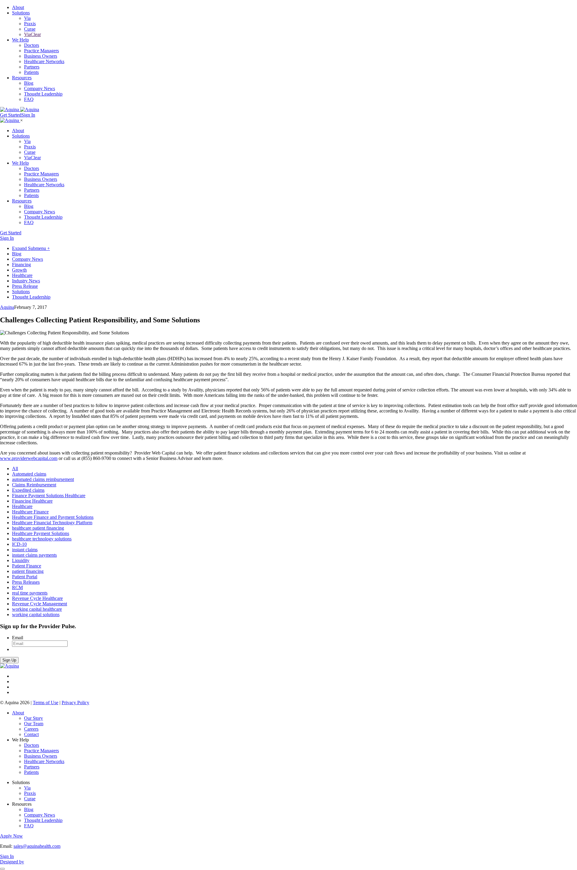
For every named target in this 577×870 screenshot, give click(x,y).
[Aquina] (10, 120)
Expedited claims (28, 490)
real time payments (29, 592)
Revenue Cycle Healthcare (37, 598)
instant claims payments (34, 555)
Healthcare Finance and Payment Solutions (52, 517)
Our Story (33, 718)
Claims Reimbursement (34, 484)
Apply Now (11, 835)
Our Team (33, 723)
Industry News (26, 280)
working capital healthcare (37, 609)
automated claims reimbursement (43, 479)
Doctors (31, 45)
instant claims (25, 549)
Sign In (28, 114)
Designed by (12, 861)
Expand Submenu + (31, 248)
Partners (31, 66)
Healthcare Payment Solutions (40, 533)
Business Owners (40, 56)
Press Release (25, 286)
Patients (31, 72)
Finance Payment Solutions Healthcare (48, 495)
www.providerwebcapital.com (28, 458)
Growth (19, 269)
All (15, 468)
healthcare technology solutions (42, 538)
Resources (22, 77)
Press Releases (26, 582)
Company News (39, 88)
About (18, 7)
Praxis (30, 23)
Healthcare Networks (44, 61)
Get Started (10, 114)
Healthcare (22, 275)
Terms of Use (45, 702)
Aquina (7, 307)
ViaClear (32, 34)
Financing (21, 264)
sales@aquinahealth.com (37, 846)
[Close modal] (2, 869)
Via (27, 18)
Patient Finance (26, 565)
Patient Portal (24, 576)
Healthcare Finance (30, 511)
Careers (31, 729)
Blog (28, 83)
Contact (31, 734)
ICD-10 (19, 544)
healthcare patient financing (38, 528)
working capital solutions (36, 614)
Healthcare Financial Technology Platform (52, 522)
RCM (17, 587)
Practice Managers (41, 50)
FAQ (29, 99)
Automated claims (29, 473)
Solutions (21, 12)
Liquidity (20, 560)
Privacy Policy (75, 702)
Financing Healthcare (32, 500)
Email (17, 637)
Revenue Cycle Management (39, 603)
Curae (29, 29)
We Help (20, 39)
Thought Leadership (43, 93)
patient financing (28, 571)
